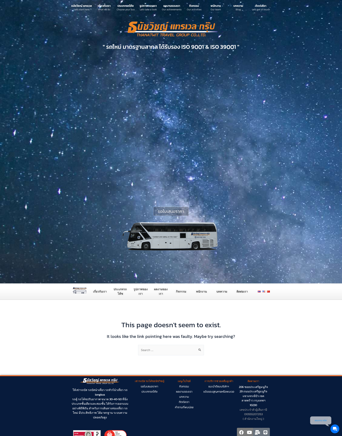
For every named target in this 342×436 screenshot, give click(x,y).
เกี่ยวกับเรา (104, 6)
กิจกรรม (194, 6)
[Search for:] (171, 350)
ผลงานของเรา (171, 6)
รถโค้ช (82, 399)
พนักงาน (216, 6)
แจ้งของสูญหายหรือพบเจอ (218, 391)
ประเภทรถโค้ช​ (149, 391)
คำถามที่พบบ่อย (184, 407)
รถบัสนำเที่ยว (96, 390)
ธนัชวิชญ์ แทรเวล (81, 6)
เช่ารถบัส (81, 390)
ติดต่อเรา (260, 6)
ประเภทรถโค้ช (125, 6)
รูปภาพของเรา (148, 6)
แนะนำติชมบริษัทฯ (218, 386)
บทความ (238, 6)
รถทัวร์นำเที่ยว (114, 390)
